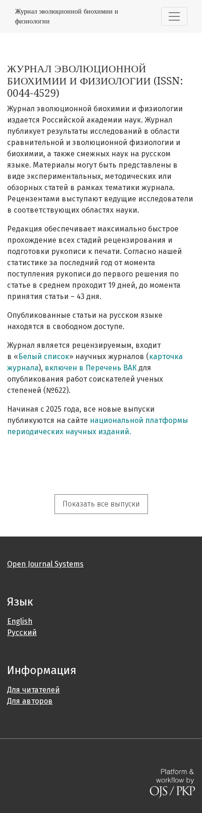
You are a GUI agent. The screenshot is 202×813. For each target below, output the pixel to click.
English (19, 621)
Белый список (43, 356)
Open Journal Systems (45, 564)
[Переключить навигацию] (174, 16)
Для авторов (30, 701)
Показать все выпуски (101, 503)
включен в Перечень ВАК (91, 367)
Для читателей (33, 689)
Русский (22, 632)
